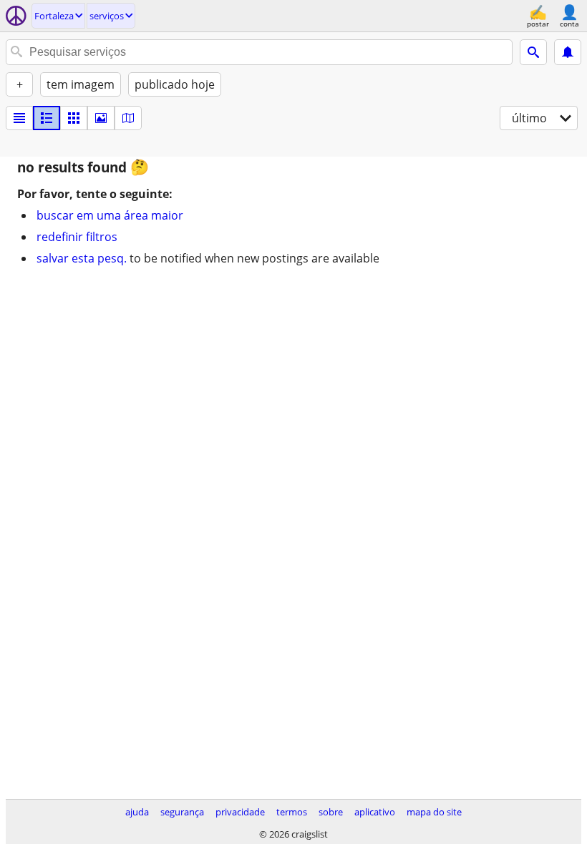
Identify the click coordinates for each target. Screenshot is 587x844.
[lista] (19, 118)
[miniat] (46, 118)
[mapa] (128, 118)
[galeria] (101, 118)
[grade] (73, 118)
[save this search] (567, 52)
